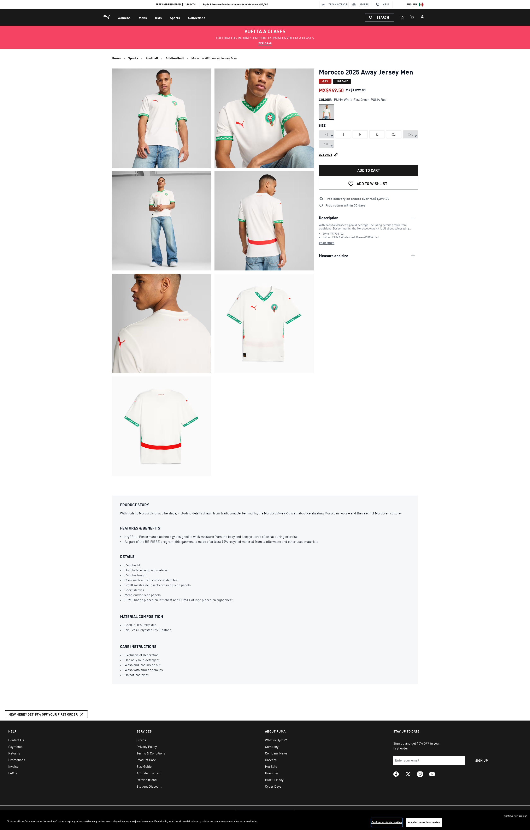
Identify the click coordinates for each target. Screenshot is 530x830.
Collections (196, 18)
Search (383, 17)
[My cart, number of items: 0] (412, 17)
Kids (158, 18)
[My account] (422, 17)
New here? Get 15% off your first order (43, 714)
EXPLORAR (265, 43)
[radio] (326, 112)
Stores (364, 4)
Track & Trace (338, 4)
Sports (175, 18)
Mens (143, 18)
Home (116, 58)
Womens (124, 18)
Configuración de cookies (386, 822)
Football (152, 58)
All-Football (175, 58)
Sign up (481, 760)
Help (386, 4)
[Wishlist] (402, 17)
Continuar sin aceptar (515, 815)
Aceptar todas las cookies (424, 822)
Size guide (325, 154)
